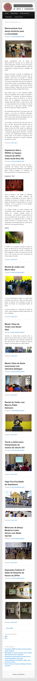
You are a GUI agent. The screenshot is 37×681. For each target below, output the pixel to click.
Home (6, 13)
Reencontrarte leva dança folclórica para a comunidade (14, 31)
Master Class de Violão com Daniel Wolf (13, 327)
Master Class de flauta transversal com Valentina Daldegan (15, 366)
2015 (13, 143)
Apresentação (14, 13)
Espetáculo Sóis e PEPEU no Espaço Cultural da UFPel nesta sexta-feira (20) (14, 154)
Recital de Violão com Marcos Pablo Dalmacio (15, 405)
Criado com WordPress (19, 674)
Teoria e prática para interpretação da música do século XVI (15, 445)
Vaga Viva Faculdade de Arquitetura (14, 483)
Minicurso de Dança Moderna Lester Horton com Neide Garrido (14, 531)
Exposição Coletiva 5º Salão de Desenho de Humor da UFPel (15, 573)
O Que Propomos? (24, 13)
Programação (8, 17)
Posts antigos (9, 628)
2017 (16, 143)
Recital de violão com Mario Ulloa (14, 268)
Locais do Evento (18, 17)
